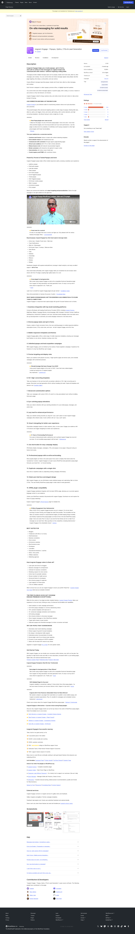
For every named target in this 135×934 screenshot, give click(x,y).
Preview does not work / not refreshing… (37, 859)
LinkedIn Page (67, 760)
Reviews (37, 57)
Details (30, 57)
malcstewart (39, 699)
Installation (45, 57)
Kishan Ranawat (34, 898)
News (7, 915)
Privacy (7, 920)
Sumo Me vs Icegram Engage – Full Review (39, 723)
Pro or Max (45, 644)
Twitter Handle (48, 760)
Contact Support (56, 785)
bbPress (108, 917)
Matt (107, 915)
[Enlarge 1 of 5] (41, 813)
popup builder (105, 84)
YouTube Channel (57, 760)
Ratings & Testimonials (71, 702)
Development (55, 57)
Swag (83, 920)
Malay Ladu (33, 895)
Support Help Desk (54, 659)
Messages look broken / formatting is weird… (38, 842)
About (7, 913)
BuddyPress (109, 920)
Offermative (31, 779)
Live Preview (104, 50)
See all (106, 119)
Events (82, 915)
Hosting (7, 917)
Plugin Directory (9, 7)
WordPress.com (110, 913)
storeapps (58, 888)
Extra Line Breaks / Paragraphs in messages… (38, 846)
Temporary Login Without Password (37, 773)
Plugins (32, 917)
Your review (87, 119)
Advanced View (88, 94)
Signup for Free (31, 785)
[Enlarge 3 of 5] (59, 823)
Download (95, 50)
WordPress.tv (59, 920)
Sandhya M (59, 892)
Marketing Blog (44, 659)
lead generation (104, 81)
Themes (32, 915)
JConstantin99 (48, 234)
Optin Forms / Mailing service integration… (37, 855)
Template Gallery (38, 385)
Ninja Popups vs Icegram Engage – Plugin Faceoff (41, 717)
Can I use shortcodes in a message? (36, 864)
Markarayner (62, 439)
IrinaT (31, 287)
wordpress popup (104, 87)
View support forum (89, 131)
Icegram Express (70, 310)
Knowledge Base (61, 294)
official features (44, 501)
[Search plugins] (20, 15)
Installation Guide (65, 291)
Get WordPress (128, 2)
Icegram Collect (32, 770)
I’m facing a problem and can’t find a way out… (39, 873)
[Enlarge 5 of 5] (78, 825)
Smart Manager (32, 776)
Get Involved (84, 913)
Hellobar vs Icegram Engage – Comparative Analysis (41, 720)
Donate (83, 917)
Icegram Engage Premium (65, 600)
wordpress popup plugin (102, 90)
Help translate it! (79, 11)
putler (57, 895)
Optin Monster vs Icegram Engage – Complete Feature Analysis (44, 714)
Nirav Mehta (33, 892)
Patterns (33, 920)
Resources (38, 785)
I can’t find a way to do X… (34, 868)
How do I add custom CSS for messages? (38, 851)
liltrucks (32, 131)
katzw (72, 686)
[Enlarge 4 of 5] (78, 813)
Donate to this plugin (89, 145)
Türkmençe (21, 926)
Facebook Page (39, 760)
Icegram (39, 51)
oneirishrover (42, 372)
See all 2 (106, 78)
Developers (58, 917)
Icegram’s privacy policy (66, 803)
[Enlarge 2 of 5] (59, 813)
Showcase (33, 913)
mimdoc (55, 523)
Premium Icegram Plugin (33, 659)
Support (106, 57)
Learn (57, 913)
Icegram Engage (31, 104)
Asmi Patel (59, 898)
